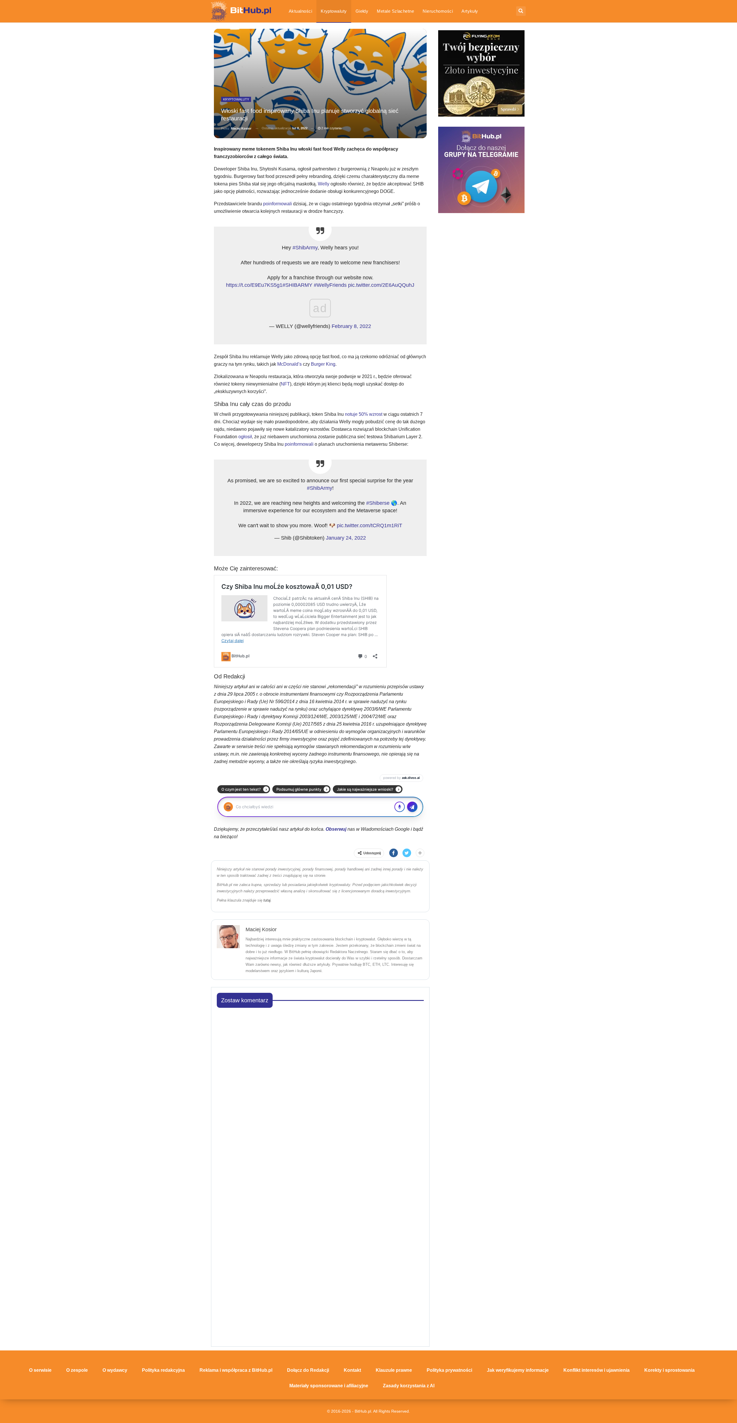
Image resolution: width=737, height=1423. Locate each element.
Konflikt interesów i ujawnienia (596, 1370)
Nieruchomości (438, 11)
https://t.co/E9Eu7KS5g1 (254, 285)
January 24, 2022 (346, 538)
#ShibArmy (305, 248)
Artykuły (469, 11)
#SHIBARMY (297, 285)
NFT (285, 384)
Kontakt (352, 1370)
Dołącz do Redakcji (308, 1370)
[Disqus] (320, 1085)
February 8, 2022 (351, 326)
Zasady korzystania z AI (408, 1385)
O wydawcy (114, 1370)
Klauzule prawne (394, 1370)
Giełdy (362, 11)
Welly (323, 183)
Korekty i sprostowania (669, 1370)
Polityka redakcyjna (163, 1370)
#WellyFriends (330, 285)
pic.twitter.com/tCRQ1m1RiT (369, 525)
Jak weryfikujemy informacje (518, 1370)
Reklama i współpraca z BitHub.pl (236, 1370)
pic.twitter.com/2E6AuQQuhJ (381, 285)
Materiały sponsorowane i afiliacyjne (328, 1385)
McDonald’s (289, 364)
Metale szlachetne (395, 11)
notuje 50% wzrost (364, 414)
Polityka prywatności (449, 1370)
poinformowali (277, 203)
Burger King (323, 364)
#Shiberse (378, 503)
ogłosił (245, 436)
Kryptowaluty (334, 11)
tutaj (267, 900)
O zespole (77, 1370)
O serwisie (40, 1370)
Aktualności (300, 11)
